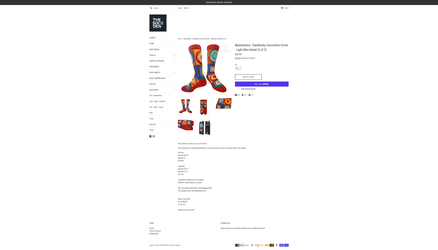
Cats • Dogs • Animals (157, 101)
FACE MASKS (154, 67)
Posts (151, 130)
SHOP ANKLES (162, 72)
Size (236, 65)
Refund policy (153, 234)
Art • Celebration (155, 95)
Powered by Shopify (174, 245)
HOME (151, 44)
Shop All (152, 84)
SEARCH (152, 38)
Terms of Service (155, 231)
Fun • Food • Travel (156, 107)
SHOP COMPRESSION (157, 78)
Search (151, 228)
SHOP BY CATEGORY (162, 61)
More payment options (248, 89)
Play (151, 113)
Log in (180, 8)
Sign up (186, 8)
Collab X (162, 55)
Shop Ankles (162, 90)
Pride (151, 119)
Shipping (237, 58)
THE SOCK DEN (164, 245)
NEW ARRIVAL (154, 49)
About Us (152, 124)
